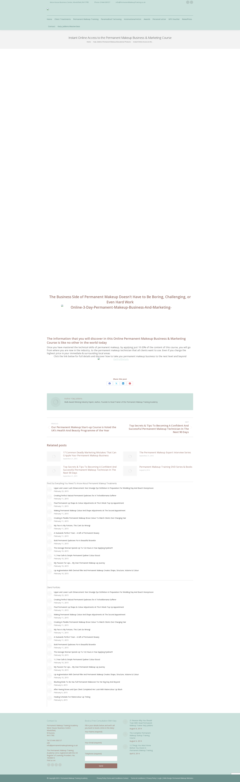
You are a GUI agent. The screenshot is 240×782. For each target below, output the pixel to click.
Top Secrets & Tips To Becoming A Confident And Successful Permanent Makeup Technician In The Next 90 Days (89, 469)
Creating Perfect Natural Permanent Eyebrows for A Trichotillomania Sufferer (85, 495)
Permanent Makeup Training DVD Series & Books (165, 466)
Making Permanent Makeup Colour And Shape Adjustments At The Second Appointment (89, 510)
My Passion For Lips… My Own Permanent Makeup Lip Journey (79, 563)
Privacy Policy (151, 778)
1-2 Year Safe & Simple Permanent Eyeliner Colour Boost (77, 555)
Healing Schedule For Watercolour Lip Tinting (72, 697)
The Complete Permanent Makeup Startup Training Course (140, 735)
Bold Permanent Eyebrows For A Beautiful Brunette (75, 540)
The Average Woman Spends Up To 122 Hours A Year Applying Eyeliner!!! (83, 548)
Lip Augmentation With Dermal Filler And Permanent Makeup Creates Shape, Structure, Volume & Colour (96, 570)
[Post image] (54, 457)
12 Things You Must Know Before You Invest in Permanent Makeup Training (141, 748)
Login (160, 778)
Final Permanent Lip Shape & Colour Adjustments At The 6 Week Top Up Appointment (89, 503)
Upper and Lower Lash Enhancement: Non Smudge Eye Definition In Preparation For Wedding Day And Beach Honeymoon (104, 488)
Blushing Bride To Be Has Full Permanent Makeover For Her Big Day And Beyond (87, 682)
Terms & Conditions (138, 778)
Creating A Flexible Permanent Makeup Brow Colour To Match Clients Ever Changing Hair (90, 518)
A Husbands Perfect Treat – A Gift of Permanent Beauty (76, 533)
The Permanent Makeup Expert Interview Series (165, 452)
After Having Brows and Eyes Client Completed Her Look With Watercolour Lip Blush (88, 689)
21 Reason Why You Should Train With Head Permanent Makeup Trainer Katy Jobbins (141, 723)
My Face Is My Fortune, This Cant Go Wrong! (72, 525)
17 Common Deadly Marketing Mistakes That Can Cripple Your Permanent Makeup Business (89, 454)
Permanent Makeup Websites (182, 778)
